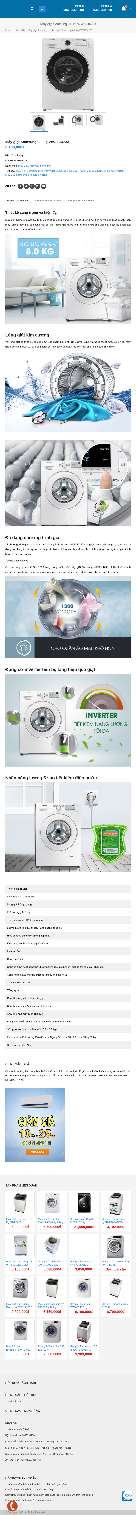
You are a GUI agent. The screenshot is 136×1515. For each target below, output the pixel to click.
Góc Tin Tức (14, 1401)
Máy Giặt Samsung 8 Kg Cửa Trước (65, 170)
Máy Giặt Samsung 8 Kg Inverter (104, 170)
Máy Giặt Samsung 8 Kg (29, 170)
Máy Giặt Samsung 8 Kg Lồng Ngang (26, 174)
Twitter (26, 186)
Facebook (20, 186)
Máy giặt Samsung (40, 165)
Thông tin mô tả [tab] (16, 200)
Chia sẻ (10, 186)
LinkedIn (32, 186)
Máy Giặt (23, 165)
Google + (37, 186)
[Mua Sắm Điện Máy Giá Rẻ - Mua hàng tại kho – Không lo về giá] (15, 8)
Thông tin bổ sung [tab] (48, 200)
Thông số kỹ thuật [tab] (81, 200)
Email (43, 186)
